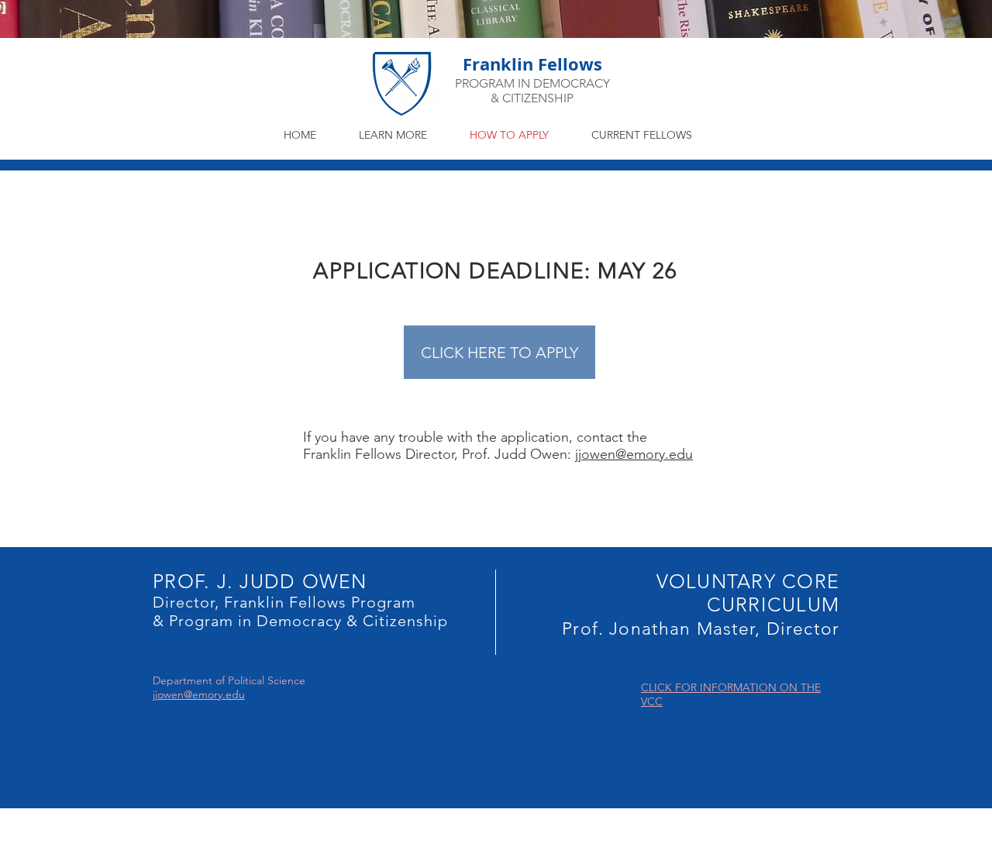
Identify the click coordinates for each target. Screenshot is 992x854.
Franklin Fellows (532, 64)
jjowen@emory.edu (634, 454)
